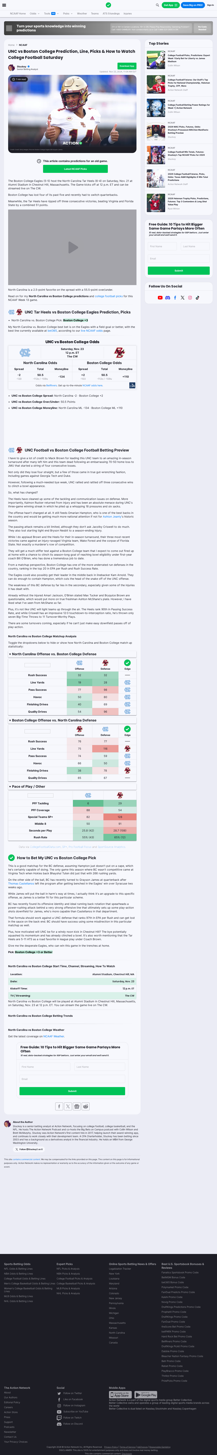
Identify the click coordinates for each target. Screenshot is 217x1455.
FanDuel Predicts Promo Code (178, 1292)
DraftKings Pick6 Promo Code (178, 1346)
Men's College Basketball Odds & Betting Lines (29, 1283)
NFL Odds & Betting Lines (18, 1268)
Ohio (111, 1317)
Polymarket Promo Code (175, 1287)
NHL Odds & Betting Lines (18, 1301)
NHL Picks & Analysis (68, 1293)
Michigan (114, 1313)
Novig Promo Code (172, 1301)
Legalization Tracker (120, 1268)
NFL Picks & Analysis (68, 1268)
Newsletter (10, 1431)
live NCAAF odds (92, 330)
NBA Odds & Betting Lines (18, 1273)
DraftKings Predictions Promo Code (181, 1306)
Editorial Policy (12, 1402)
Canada (113, 1342)
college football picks (109, 296)
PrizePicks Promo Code (174, 1380)
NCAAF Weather (53, 1036)
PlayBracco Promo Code (175, 1370)
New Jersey (115, 1298)
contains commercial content (26, 1159)
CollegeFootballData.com (45, 846)
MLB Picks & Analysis (68, 1288)
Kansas (113, 1327)
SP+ (64, 846)
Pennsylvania (116, 1303)
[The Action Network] (108, 5)
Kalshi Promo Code (172, 1297)
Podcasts (9, 1426)
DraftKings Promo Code (175, 1316)
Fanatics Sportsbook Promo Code (180, 1272)
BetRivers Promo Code (174, 1341)
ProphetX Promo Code (174, 1311)
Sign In (210, 5)
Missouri (113, 1337)
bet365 (52, 330)
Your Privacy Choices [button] (15, 1441)
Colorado (114, 1293)
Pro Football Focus (80, 846)
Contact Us (10, 1436)
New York (114, 1273)
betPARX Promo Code (174, 1331)
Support (8, 1422)
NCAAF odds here (92, 385)
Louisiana (114, 1278)
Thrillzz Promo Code (173, 1375)
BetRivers (51, 385)
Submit (72, 1091)
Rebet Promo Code (172, 1365)
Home (11, 44)
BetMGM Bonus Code (173, 1277)
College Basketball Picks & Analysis (76, 1283)
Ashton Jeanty (112, 516)
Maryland (114, 1283)
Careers (8, 1407)
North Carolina (117, 1332)
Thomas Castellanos (21, 883)
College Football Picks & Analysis (74, 1278)
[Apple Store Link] (120, 1394)
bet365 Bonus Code (173, 1282)
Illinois (112, 1308)
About (7, 1392)
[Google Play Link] (145, 1394)
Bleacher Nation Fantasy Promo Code (182, 1356)
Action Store (11, 1412)
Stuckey (21, 66)
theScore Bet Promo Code (176, 1326)
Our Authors (10, 1397)
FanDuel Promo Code (173, 1321)
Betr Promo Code (171, 1361)
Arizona (113, 1288)
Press (7, 1417)
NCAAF (23, 44)
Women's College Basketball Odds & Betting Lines (28, 1290)
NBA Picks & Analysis (68, 1273)
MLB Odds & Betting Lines (18, 1296)
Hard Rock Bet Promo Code (177, 1336)
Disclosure (127, 1453)
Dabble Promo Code (173, 1351)
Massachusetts (117, 1322)
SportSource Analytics (111, 846)
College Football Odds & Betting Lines (24, 1278)
